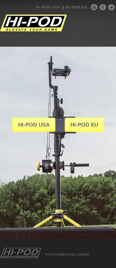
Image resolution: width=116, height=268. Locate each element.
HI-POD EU (76, 7)
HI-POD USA (48, 7)
